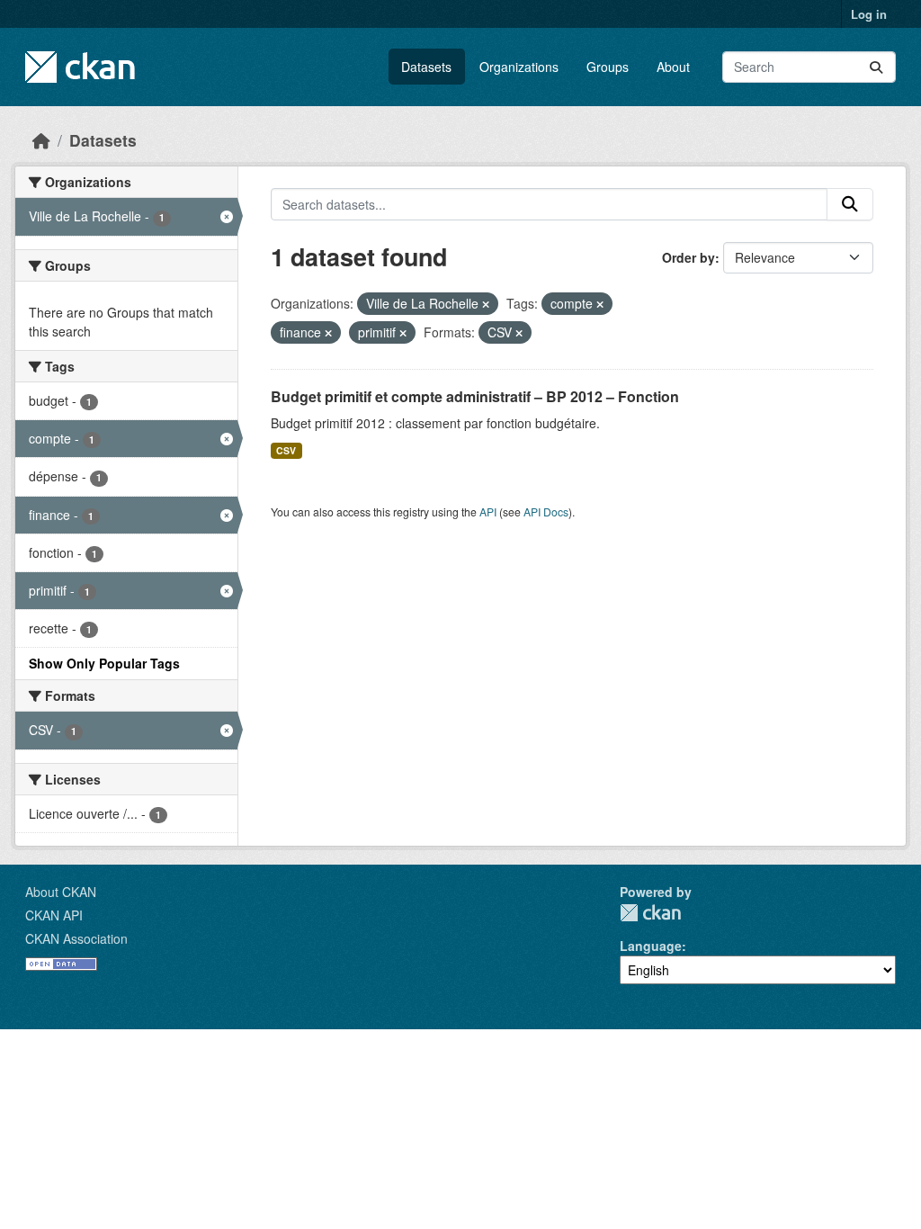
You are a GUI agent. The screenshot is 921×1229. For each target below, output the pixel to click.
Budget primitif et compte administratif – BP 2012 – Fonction (475, 396)
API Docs (545, 511)
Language (651, 946)
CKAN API (54, 915)
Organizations (519, 67)
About (673, 67)
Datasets (426, 67)
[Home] (41, 140)
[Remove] (485, 304)
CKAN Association (76, 938)
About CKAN (60, 892)
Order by (688, 257)
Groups (607, 67)
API (487, 511)
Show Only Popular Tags (104, 663)
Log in (869, 13)
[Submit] (876, 67)
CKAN (650, 912)
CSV (286, 450)
